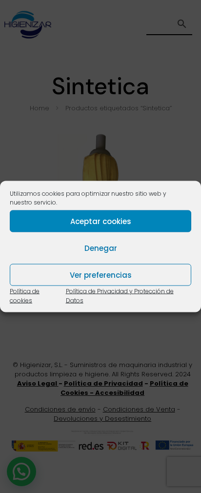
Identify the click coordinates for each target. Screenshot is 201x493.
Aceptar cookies (100, 221)
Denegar (100, 248)
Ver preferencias (101, 274)
